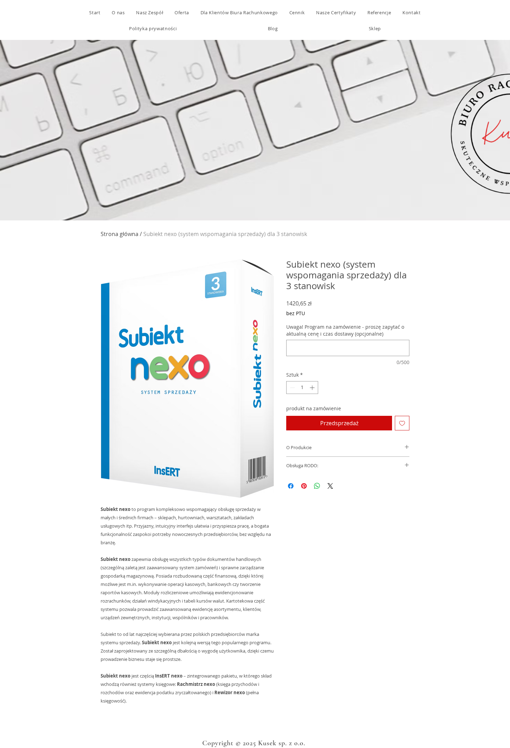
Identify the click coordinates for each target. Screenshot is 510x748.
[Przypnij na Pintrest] (304, 486)
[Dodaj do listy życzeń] (402, 423)
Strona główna (119, 234)
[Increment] (312, 387)
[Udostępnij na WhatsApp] (317, 486)
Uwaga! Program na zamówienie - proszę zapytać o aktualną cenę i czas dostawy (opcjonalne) (345, 330)
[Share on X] (330, 486)
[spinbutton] (302, 387)
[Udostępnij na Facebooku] (291, 486)
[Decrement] (291, 387)
